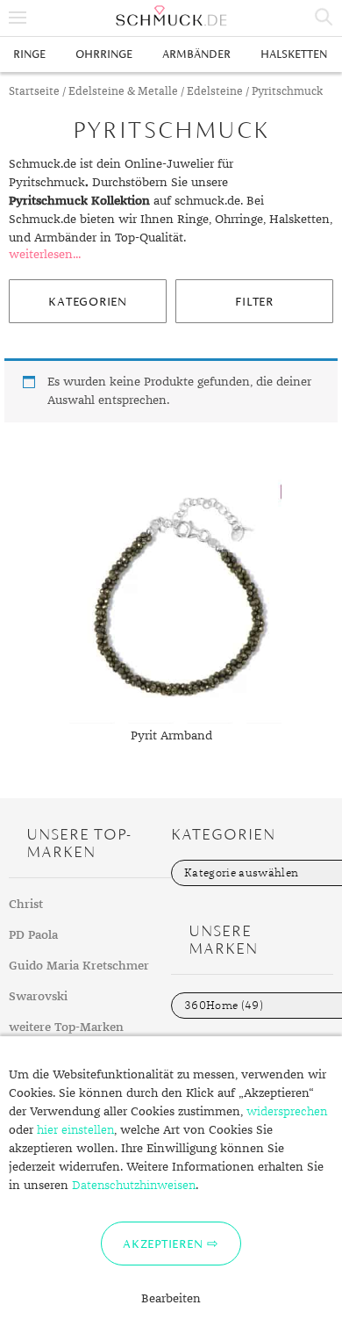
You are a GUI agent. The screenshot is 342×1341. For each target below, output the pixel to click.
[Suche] (324, 17)
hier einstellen (75, 1130)
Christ (26, 904)
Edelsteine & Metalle (123, 91)
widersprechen (286, 1112)
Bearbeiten (171, 1299)
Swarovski (38, 997)
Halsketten (293, 54)
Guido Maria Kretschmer (79, 966)
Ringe (29, 54)
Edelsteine (215, 91)
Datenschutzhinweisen (134, 1185)
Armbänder (196, 54)
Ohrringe (103, 54)
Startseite (34, 91)
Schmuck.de (171, 15)
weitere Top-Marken (66, 1027)
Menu (17, 17)
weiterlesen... (45, 255)
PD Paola (33, 935)
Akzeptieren (163, 1243)
